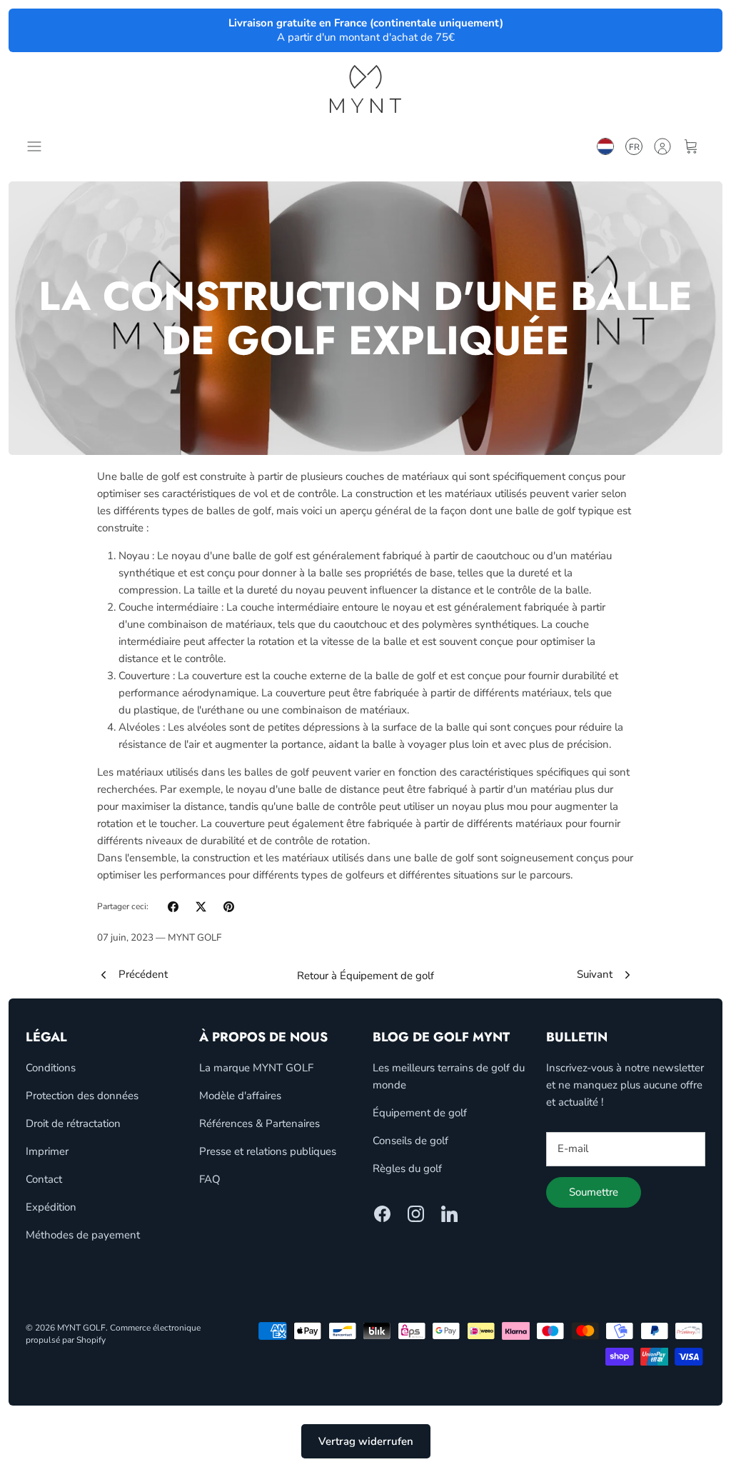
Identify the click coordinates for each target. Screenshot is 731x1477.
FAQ (210, 1179)
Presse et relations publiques (267, 1151)
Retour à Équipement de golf (365, 975)
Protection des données (82, 1095)
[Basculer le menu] (37, 146)
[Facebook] (382, 1213)
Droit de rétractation (73, 1123)
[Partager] (173, 906)
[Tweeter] (201, 906)
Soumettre (593, 1192)
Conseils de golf (410, 1140)
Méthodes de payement (83, 1235)
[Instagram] (416, 1213)
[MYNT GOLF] (365, 89)
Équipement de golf (420, 1113)
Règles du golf (407, 1168)
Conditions (51, 1068)
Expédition (51, 1207)
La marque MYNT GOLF (256, 1068)
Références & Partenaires (259, 1123)
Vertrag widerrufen (365, 1441)
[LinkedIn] (449, 1213)
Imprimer (47, 1151)
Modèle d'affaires (240, 1095)
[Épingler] (229, 906)
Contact (44, 1179)
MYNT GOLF (81, 1327)
